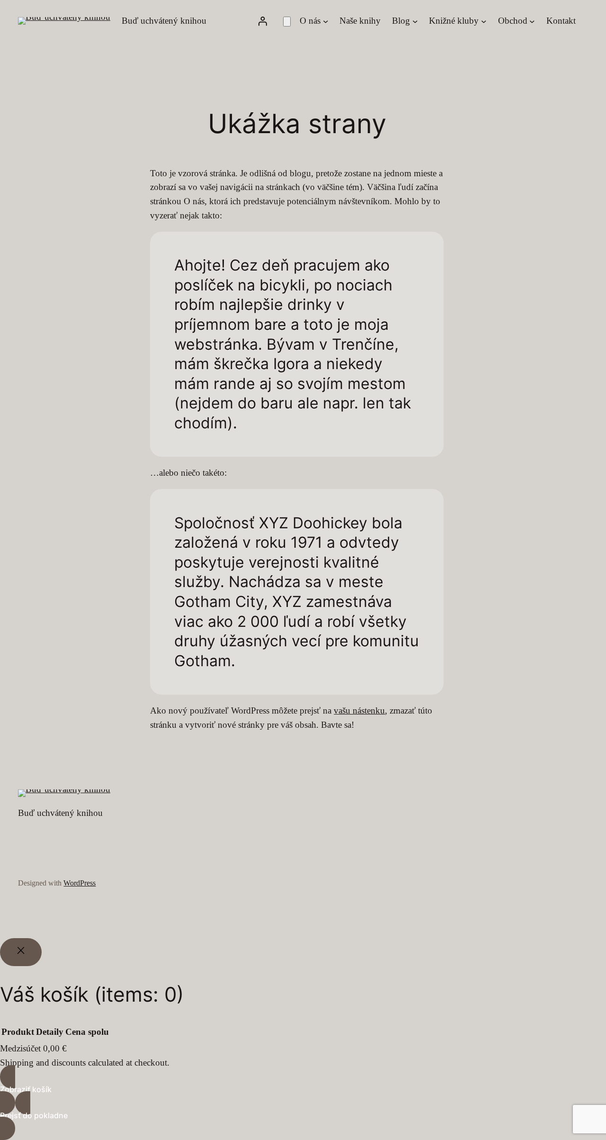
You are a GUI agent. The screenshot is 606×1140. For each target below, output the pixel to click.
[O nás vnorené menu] (326, 21)
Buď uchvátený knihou (164, 21)
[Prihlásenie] (262, 20)
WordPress (79, 883)
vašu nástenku (359, 710)
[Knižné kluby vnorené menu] (484, 21)
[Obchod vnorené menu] (532, 21)
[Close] (21, 952)
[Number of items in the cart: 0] (287, 22)
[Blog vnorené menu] (415, 21)
